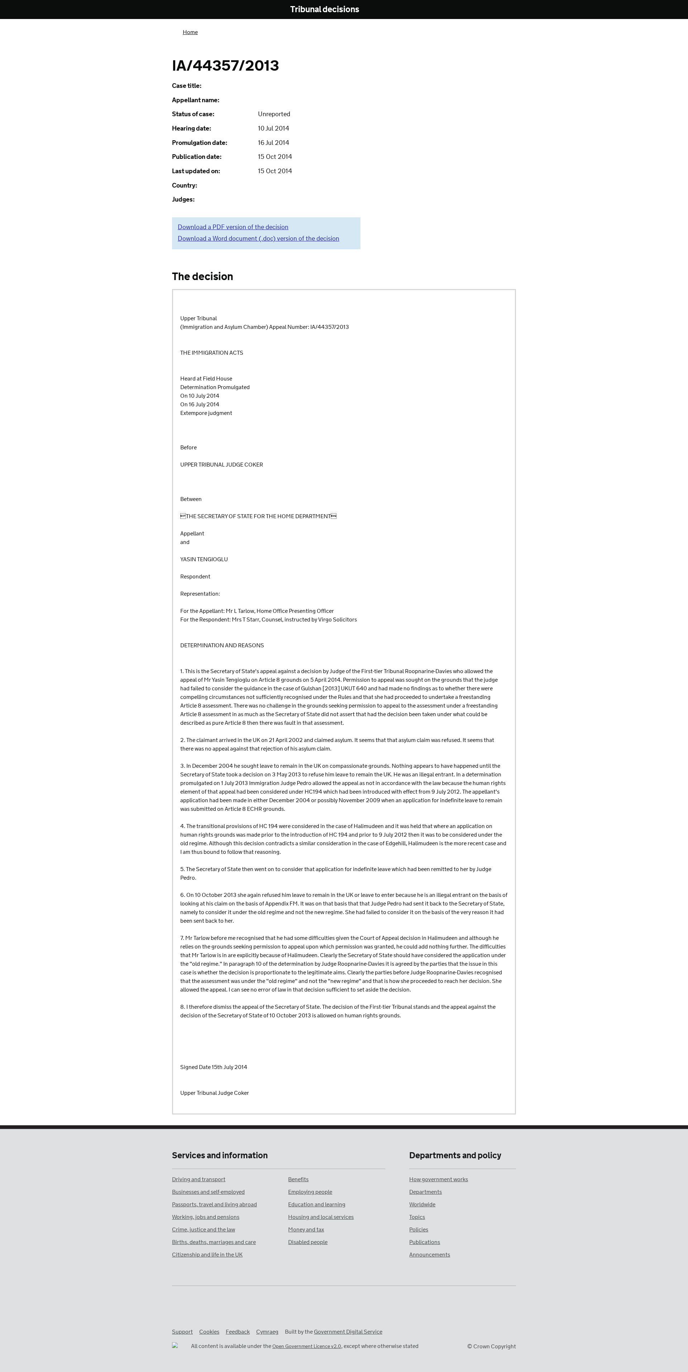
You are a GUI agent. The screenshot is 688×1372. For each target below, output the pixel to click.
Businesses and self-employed (208, 1192)
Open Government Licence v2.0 (306, 1346)
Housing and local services (321, 1217)
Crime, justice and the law (203, 1230)
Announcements (429, 1255)
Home (190, 32)
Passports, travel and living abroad (214, 1204)
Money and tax (306, 1230)
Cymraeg (267, 1332)
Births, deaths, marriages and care (214, 1242)
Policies (418, 1230)
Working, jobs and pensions (205, 1217)
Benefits (298, 1179)
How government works (438, 1179)
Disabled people (308, 1242)
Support (182, 1332)
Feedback (238, 1332)
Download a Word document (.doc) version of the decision (258, 239)
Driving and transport (198, 1179)
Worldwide (422, 1204)
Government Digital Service (348, 1332)
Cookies (209, 1332)
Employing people (310, 1192)
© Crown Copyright (491, 1346)
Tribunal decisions (324, 10)
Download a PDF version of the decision (233, 227)
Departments (425, 1192)
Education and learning (316, 1204)
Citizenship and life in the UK (207, 1255)
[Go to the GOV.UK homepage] (201, 10)
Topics (417, 1217)
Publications (424, 1242)
